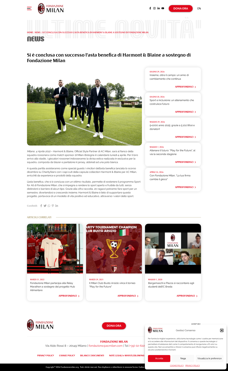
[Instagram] (154, 8)
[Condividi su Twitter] (45, 206)
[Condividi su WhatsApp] (48, 206)
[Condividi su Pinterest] (52, 206)
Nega (183, 358)
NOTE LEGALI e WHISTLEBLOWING (126, 355)
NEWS (37, 32)
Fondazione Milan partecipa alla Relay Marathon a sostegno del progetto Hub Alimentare (52, 287)
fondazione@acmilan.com (106, 345)
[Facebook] (150, 8)
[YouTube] (162, 8)
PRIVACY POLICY (192, 365)
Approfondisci (184, 86)
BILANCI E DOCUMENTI (92, 355)
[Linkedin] (158, 8)
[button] (221, 330)
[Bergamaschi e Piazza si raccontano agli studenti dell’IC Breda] (173, 272)
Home (30, 32)
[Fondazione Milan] (50, 8)
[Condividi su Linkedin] (56, 206)
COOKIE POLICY (177, 365)
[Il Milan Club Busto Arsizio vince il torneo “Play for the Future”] (114, 272)
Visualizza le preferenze (209, 358)
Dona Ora (180, 8)
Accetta (159, 358)
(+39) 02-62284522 (140, 345)
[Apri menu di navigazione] (29, 9)
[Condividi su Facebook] (41, 206)
